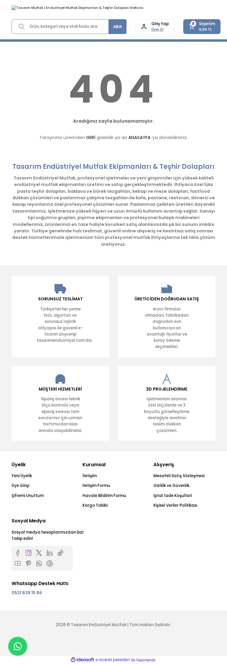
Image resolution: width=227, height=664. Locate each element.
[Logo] (77, 7)
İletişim (89, 476)
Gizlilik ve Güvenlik (171, 485)
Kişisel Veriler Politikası (175, 505)
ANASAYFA (139, 137)
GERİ (90, 137)
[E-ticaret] (112, 660)
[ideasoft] (82, 660)
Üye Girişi (20, 485)
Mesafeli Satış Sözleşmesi (179, 476)
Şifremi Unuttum (28, 495)
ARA (117, 27)
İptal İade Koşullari (172, 495)
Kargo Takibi (95, 505)
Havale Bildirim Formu (104, 495)
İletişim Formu (96, 485)
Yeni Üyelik (22, 476)
